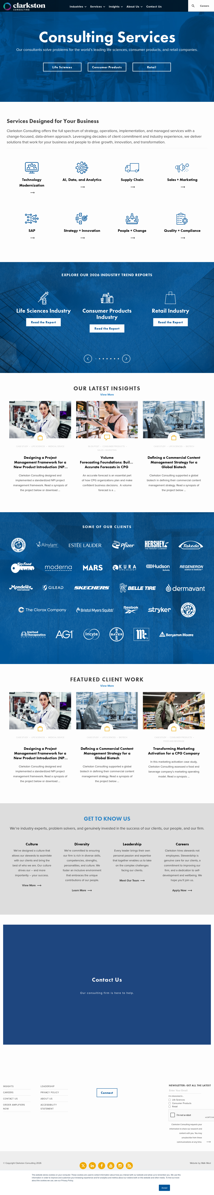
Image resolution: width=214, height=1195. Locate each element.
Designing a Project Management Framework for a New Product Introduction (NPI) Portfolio (40, 464)
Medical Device (56, 446)
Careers (204, 6)
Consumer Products (107, 67)
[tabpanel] (107, 311)
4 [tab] (106, 359)
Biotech (190, 446)
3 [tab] (103, 359)
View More (107, 394)
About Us (133, 6)
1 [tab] (95, 359)
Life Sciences (62, 67)
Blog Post (93, 446)
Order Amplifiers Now (14, 1107)
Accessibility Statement (49, 1107)
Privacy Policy (50, 1092)
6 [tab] (114, 359)
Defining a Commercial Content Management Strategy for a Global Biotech (174, 462)
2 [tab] (99, 359)
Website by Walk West (200, 1163)
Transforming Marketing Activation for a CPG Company (174, 751)
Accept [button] (164, 1187)
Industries (76, 6)
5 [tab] (110, 359)
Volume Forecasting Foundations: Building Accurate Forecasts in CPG (108, 462)
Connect (107, 1093)
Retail (151, 67)
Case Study (22, 446)
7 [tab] (118, 359)
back (88, 358)
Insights (114, 6)
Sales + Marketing (107, 450)
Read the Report (43, 322)
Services (96, 6)
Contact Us (154, 6)
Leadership (48, 1086)
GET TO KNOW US (107, 818)
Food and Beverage (173, 741)
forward (126, 358)
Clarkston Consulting (24, 6)
